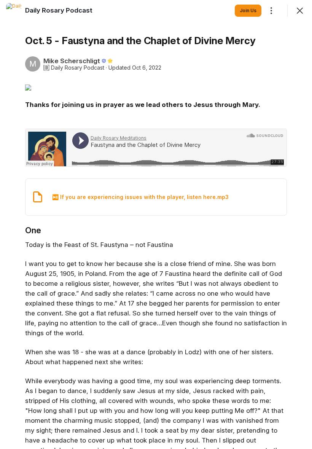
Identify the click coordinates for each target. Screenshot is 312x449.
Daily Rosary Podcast (77, 68)
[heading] (58, 10)
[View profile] (13, 10)
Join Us (248, 10)
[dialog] (156, 224)
